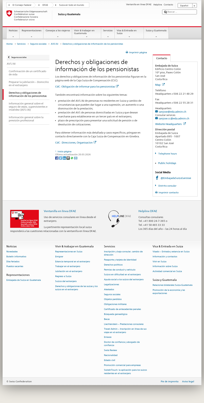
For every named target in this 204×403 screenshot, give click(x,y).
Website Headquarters (168, 124)
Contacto (160, 58)
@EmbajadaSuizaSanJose (176, 178)
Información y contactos (165, 256)
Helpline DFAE (147, 211)
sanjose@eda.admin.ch (172, 111)
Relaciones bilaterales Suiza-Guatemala (172, 285)
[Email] (75, 157)
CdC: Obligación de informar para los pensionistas (85, 86)
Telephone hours (167, 153)
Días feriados (12, 261)
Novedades (12, 251)
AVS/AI (54, 44)
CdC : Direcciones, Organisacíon (74, 142)
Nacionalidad (111, 355)
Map (158, 84)
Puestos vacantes (14, 266)
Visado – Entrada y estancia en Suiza (171, 251)
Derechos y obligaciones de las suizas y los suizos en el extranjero (76, 288)
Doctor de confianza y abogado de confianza (122, 344)
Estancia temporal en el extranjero (72, 261)
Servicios (108, 30)
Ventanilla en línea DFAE (60, 211)
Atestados (109, 289)
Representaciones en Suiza (68, 251)
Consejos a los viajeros (58, 30)
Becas (107, 319)
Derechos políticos (113, 264)
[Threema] (68, 157)
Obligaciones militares (115, 304)
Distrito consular (167, 185)
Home (9, 44)
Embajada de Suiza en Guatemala (23, 280)
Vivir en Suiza (159, 261)
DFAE (45, 5)
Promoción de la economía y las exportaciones (169, 292)
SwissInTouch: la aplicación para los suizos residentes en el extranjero (125, 372)
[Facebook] (57, 157)
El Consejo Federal (22, 5)
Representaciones (31, 30)
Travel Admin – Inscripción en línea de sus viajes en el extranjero (125, 331)
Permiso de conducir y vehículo (119, 269)
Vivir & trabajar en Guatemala (84, 32)
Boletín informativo (16, 256)
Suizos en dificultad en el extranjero (122, 274)
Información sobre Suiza (165, 266)
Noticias (13, 30)
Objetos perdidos (113, 299)
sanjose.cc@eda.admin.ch (174, 118)
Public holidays (167, 163)
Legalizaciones (111, 284)
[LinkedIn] (65, 157)
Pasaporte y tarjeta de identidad (120, 260)
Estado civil (109, 360)
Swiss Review (110, 350)
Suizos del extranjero (66, 281)
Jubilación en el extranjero (68, 271)
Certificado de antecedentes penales (122, 309)
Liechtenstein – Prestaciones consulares (123, 324)
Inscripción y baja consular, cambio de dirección (123, 253)
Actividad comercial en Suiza (167, 271)
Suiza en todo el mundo (71, 5)
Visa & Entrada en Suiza (126, 32)
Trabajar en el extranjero (67, 266)
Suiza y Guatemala (156, 30)
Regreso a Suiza (63, 276)
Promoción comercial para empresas (122, 365)
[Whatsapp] (72, 157)
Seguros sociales (38, 44)
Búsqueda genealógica (115, 314)
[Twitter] (61, 157)
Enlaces (107, 337)
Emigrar (59, 256)
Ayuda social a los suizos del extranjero (124, 279)
